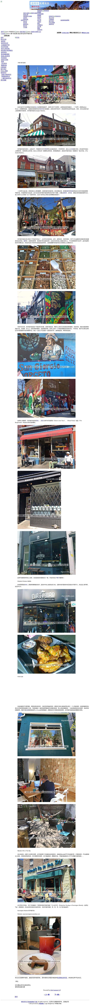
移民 (68, 191)
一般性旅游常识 (6, 78)
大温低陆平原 (5, 45)
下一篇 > (57, 994)
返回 (16, 996)
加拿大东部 (4, 59)
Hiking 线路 (4, 71)
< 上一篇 (46, 994)
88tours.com (85, 32)
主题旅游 (3, 67)
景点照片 (4, 63)
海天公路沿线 (5, 48)
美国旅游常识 (5, 76)
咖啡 (25, 241)
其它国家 (3, 80)
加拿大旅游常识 (6, 74)
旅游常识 (3, 72)
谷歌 (42, 420)
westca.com (65, 32)
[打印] (17, 37)
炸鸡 (26, 584)
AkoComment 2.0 (55, 990)
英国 (46, 149)
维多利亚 (41, 109)
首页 (2, 31)
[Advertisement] (8, 107)
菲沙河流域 (4, 47)
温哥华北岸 (4, 43)
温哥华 (3, 41)
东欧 (72, 149)
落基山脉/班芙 (5, 56)
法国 (27, 710)
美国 (2, 61)
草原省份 (4, 58)
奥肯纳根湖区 (5, 54)
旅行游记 (23, 31)
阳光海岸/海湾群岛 (7, 50)
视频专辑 (4, 65)
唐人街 (36, 107)
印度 (70, 193)
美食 (37, 420)
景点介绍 (3, 39)
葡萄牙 (65, 193)
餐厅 (58, 577)
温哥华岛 (4, 52)
